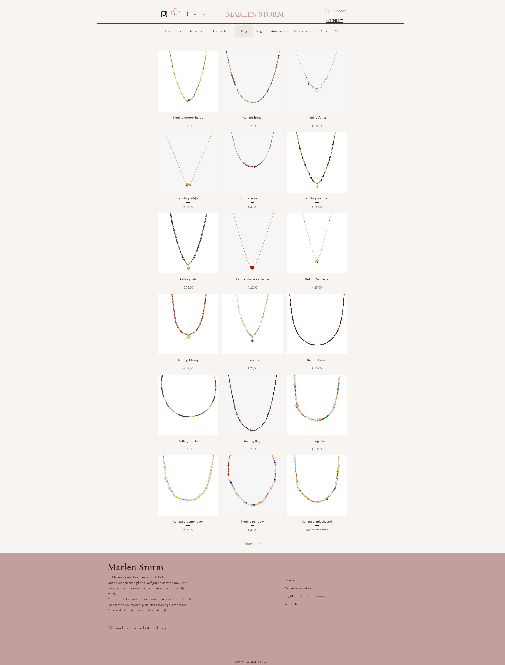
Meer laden (253, 543)
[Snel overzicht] (188, 81)
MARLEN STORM (255, 14)
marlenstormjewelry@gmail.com (141, 628)
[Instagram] (164, 14)
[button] (175, 13)
